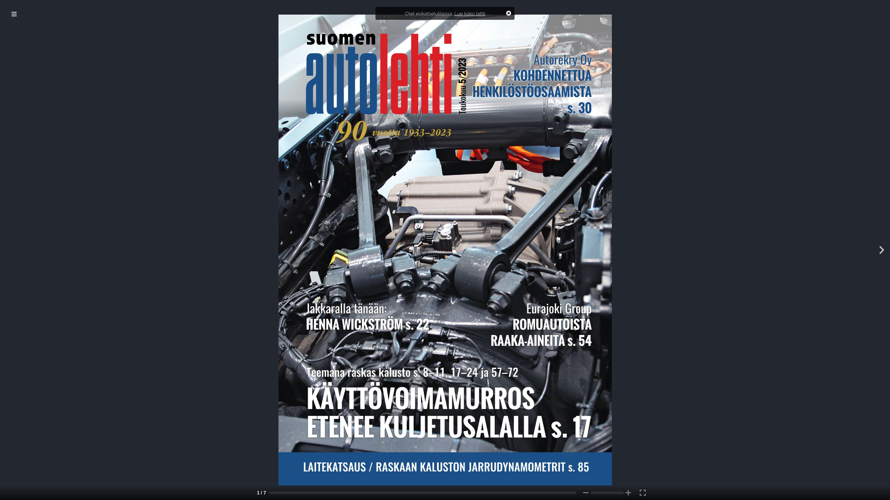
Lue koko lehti (469, 13)
